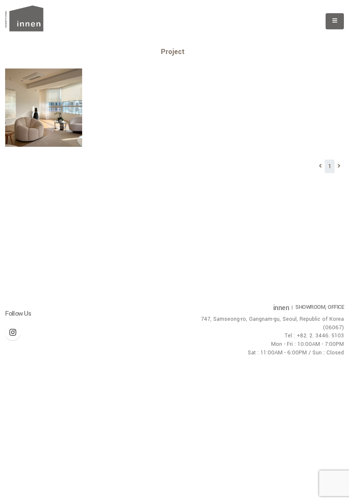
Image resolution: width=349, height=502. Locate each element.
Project (173, 52)
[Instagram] (12, 332)
